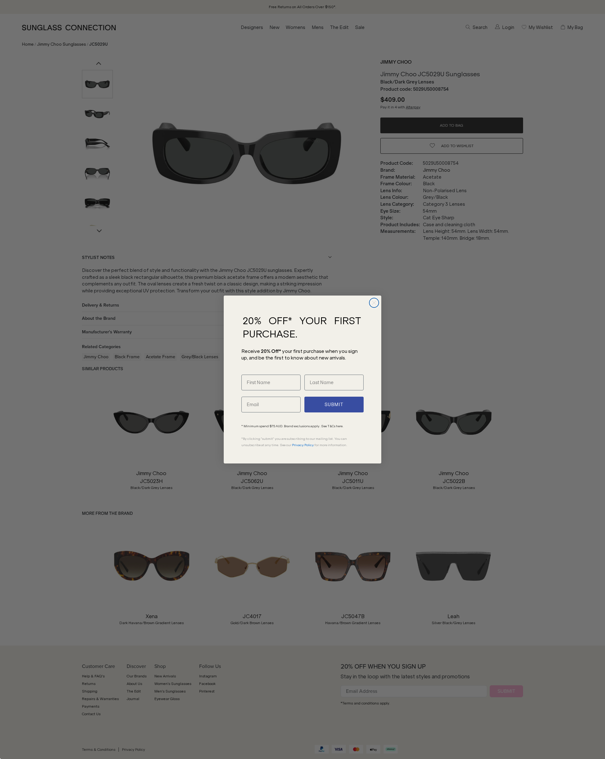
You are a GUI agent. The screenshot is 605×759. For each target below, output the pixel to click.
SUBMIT (334, 404)
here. (339, 426)
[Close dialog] (374, 303)
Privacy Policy (303, 445)
